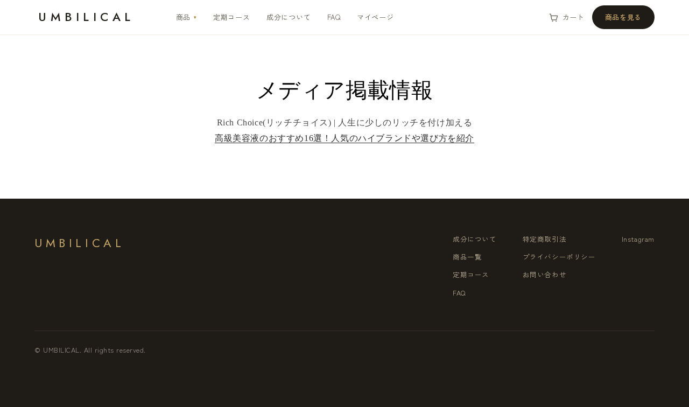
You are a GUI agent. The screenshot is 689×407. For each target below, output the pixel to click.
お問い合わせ (545, 274)
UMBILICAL (86, 16)
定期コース (231, 17)
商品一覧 (467, 256)
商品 (186, 17)
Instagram (638, 239)
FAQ (334, 17)
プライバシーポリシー (559, 256)
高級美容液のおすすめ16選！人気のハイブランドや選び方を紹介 (344, 138)
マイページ (375, 17)
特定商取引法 (545, 239)
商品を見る (623, 17)
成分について (288, 17)
